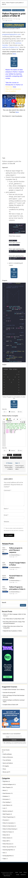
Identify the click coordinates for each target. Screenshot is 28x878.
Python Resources (7, 843)
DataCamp (8, 87)
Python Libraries (7, 838)
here (17, 112)
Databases (5, 796)
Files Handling (6, 802)
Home (3, 2)
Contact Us (23, 874)
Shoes (4, 769)
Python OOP (6, 841)
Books (4, 790)
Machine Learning (7, 811)
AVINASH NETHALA (8, 19)
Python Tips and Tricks (8, 846)
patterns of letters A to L (10, 47)
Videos (25, 872)
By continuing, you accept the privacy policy (15, 743)
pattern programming (15, 457)
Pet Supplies (6, 766)
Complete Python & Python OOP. (10, 704)
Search (4, 602)
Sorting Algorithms (7, 855)
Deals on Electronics (8, 757)
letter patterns (17, 455)
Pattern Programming (18, 10)
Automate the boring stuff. (9, 692)
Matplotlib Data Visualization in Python (12, 631)
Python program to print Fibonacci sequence (15, 550)
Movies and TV (6, 772)
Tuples (4, 858)
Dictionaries (6, 799)
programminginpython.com (11, 34)
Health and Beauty (7, 754)
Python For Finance (7, 832)
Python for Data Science (9, 826)
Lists (4, 808)
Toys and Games (7, 760)
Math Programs (6, 814)
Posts (20, 872)
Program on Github (14, 405)
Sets (4, 852)
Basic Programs (7, 787)
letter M (9, 455)
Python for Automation (8, 823)
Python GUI (5, 835)
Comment (7, 490)
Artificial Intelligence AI (8, 784)
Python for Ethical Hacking (9, 829)
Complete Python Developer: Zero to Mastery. (14, 689)
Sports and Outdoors (8, 763)
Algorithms (5, 781)
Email (6, 515)
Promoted (5, 820)
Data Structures (6, 793)
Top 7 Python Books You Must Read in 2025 (13, 618)
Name (6, 508)
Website (6, 521)
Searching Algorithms (8, 849)
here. (14, 54)
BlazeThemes (7, 875)
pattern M (5, 457)
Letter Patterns (7, 10)
